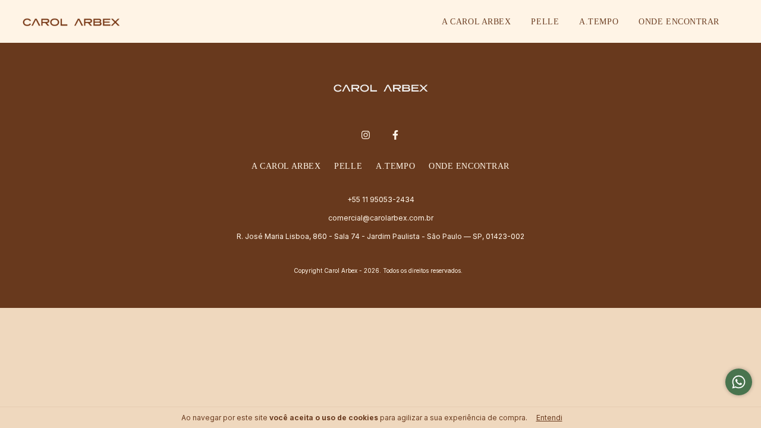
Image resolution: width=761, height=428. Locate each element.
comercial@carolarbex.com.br (380, 217)
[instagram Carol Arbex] (365, 135)
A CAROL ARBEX (476, 21)
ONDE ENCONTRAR (679, 21)
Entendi (549, 417)
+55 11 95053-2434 (380, 199)
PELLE (545, 21)
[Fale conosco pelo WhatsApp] (738, 382)
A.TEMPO (598, 21)
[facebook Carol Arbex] (395, 135)
